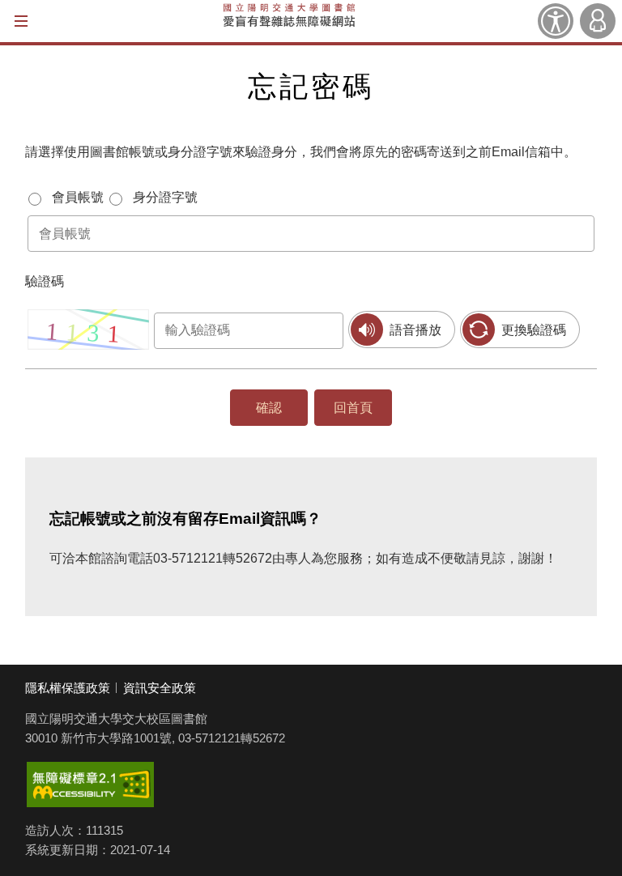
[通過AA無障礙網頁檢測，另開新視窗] (90, 784)
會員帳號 (78, 197)
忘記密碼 (311, 86)
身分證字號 (165, 197)
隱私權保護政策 (67, 688)
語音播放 (415, 330)
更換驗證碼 (533, 330)
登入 (598, 21)
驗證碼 (44, 281)
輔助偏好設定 (555, 21)
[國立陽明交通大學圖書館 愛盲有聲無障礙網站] (289, 21)
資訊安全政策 (159, 688)
